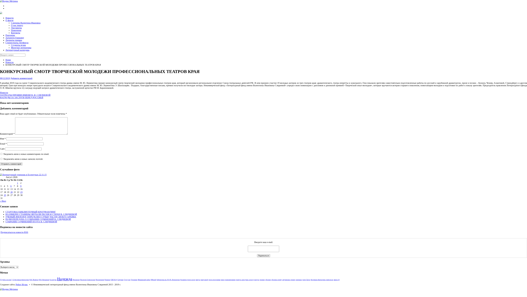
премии (262, 279)
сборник (268, 279)
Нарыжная (76, 279)
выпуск (198, 279)
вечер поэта (191, 279)
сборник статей (276, 279)
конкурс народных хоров (244, 279)
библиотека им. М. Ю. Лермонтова (168, 279)
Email (3, 144)
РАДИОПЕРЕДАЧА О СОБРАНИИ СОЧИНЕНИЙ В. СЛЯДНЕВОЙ (38, 219)
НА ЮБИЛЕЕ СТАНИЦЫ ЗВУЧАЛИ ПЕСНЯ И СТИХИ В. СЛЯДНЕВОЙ (41, 214)
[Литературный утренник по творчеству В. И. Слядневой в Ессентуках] (23, 175)
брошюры (183, 279)
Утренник (134, 279)
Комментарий (7, 134)
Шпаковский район (144, 279)
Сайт (2, 149)
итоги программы (214, 279)
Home (8, 60)
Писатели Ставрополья (87, 279)
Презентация (100, 279)
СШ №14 (114, 279)
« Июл (3, 201)
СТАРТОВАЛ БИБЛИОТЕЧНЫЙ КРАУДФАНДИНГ (30, 212)
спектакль (298, 279)
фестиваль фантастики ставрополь (322, 279)
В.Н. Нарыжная (44, 279)
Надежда (64, 279)
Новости (9, 62)
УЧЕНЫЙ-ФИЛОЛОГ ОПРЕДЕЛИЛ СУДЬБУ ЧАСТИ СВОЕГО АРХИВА (40, 217)
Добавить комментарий (21, 78)
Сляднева (120, 279)
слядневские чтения (288, 279)
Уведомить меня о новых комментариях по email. (26, 154)
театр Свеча (306, 279)
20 (11, 192)
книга (223, 279)
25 (5, 195)
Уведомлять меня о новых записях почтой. (23, 159)
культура (256, 279)
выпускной (204, 279)
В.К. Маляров (34, 279)
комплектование (230, 279)
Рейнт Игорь (22, 284)
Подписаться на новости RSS (14, 232)
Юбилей (153, 279)
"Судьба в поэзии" (6, 279)
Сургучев (127, 279)
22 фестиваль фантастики (20, 279)
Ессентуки (53, 279)
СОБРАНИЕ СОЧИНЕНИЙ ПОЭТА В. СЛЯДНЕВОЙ (31, 222)
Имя (3, 139)
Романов (107, 279)
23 (21, 192)
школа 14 (337, 279)
